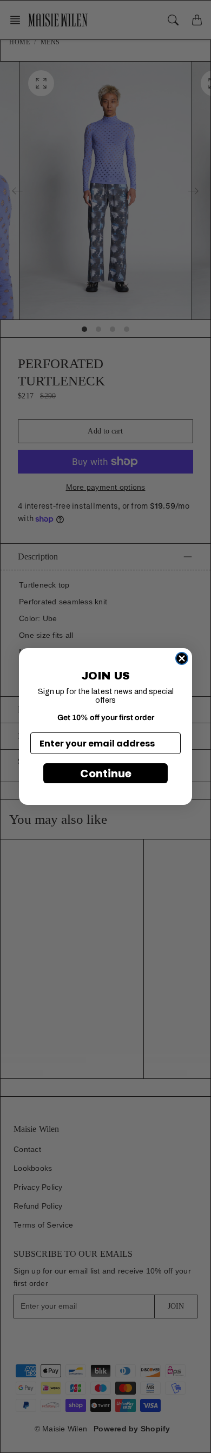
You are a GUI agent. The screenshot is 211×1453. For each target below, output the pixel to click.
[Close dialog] (182, 658)
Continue (105, 773)
